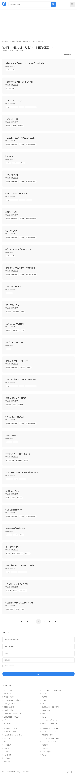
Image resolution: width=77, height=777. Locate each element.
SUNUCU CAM (12, 491)
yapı (23, 163)
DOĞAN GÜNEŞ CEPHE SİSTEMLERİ (22, 472)
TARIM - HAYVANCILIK (50, 728)
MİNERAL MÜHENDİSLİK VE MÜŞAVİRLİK (24, 63)
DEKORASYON (9, 707)
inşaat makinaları (31, 107)
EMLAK (44, 694)
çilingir (21, 404)
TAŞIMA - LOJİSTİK (49, 732)
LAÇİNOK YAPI (12, 119)
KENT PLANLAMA (14, 286)
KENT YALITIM (12, 305)
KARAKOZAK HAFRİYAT (16, 361)
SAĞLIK (7, 758)
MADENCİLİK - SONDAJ (13, 735)
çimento (9, 535)
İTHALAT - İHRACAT (49, 724)
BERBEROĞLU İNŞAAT (16, 528)
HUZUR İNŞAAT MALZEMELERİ (20, 138)
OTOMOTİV (8, 752)
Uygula (38, 674)
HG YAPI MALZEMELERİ (16, 584)
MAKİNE (7, 738)
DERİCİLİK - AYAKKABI (12, 714)
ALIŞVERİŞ (8, 690)
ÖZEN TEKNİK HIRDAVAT (17, 193)
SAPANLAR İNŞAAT (14, 417)
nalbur (29, 200)
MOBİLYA (7, 745)
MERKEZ (14, 66)
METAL (7, 742)
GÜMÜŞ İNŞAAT (13, 547)
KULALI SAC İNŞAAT (15, 101)
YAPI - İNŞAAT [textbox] (9, 646)
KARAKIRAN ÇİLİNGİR (15, 398)
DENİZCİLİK (8, 710)
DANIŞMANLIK (9, 704)
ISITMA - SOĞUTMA (49, 720)
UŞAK (33, 41)
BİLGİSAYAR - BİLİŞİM (12, 700)
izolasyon (16, 163)
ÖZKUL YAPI (11, 212)
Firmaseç (5, 41)
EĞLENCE (7, 724)
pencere (21, 125)
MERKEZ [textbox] (7, 660)
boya (8, 553)
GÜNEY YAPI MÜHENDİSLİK (18, 249)
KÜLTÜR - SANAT (10, 732)
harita (8, 349)
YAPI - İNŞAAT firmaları (20, 41)
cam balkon (10, 609)
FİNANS (45, 700)
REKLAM (7, 755)
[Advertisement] (38, 24)
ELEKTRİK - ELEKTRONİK (51, 690)
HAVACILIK (46, 710)
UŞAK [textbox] (6, 653)
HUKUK (44, 717)
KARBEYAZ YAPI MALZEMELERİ (20, 268)
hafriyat (23, 367)
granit (16, 442)
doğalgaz (19, 460)
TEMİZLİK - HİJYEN (49, 742)
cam (8, 497)
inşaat (22, 107)
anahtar (9, 404)
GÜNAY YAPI (11, 231)
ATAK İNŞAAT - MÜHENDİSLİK (19, 565)
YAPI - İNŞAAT (47, 752)
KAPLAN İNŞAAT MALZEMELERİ (20, 379)
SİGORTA (7, 762)
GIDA (44, 704)
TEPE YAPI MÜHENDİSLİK (17, 454)
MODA (6, 748)
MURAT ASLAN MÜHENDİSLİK (19, 82)
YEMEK (44, 755)
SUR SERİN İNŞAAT (14, 510)
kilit (15, 404)
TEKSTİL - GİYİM (48, 735)
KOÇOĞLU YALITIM (14, 324)
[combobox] (38, 646)
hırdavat (23, 200)
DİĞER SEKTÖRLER (11, 717)
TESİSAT (45, 745)
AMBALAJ (8, 694)
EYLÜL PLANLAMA (14, 342)
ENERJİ (44, 697)
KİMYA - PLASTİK (10, 728)
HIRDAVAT (46, 714)
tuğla (16, 535)
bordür (9, 590)
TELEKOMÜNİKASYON (50, 738)
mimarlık (9, 293)
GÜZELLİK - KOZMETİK (50, 707)
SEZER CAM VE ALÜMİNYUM (19, 603)
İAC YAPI (9, 156)
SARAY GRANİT (12, 435)
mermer (9, 442)
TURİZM (45, 748)
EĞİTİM (6, 720)
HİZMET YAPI (11, 175)
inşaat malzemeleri (12, 107)
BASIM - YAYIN (9, 697)
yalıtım (9, 163)
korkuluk (9, 479)
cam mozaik (23, 590)
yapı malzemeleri (31, 274)
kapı (14, 125)
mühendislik (10, 70)
